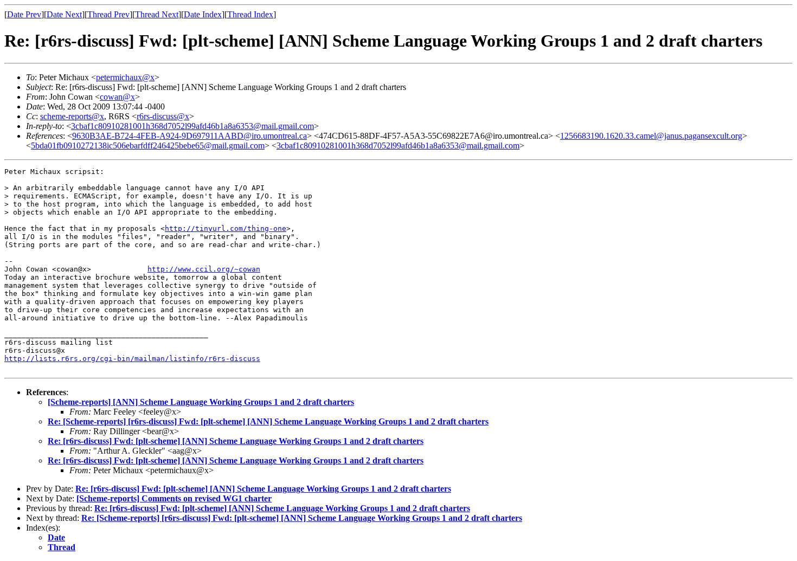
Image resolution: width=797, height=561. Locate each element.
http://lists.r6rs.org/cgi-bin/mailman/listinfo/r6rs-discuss (132, 358)
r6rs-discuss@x (163, 116)
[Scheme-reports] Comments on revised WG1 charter (174, 498)
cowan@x (117, 96)
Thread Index (250, 14)
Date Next (64, 14)
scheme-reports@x (72, 116)
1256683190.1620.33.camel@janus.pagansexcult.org (651, 135)
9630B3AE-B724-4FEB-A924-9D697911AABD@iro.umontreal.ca (189, 135)
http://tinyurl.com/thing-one (225, 228)
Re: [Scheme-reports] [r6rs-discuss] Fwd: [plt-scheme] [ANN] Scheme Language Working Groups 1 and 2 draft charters (268, 421)
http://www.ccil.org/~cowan (203, 269)
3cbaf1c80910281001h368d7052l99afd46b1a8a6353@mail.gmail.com (192, 126)
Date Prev (24, 14)
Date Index (203, 14)
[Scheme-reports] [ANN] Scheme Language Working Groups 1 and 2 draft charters (201, 402)
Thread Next (156, 14)
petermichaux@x (125, 77)
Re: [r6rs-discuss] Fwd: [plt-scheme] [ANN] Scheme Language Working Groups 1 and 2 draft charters (235, 441)
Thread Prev (108, 14)
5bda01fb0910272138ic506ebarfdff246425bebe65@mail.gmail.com (148, 145)
